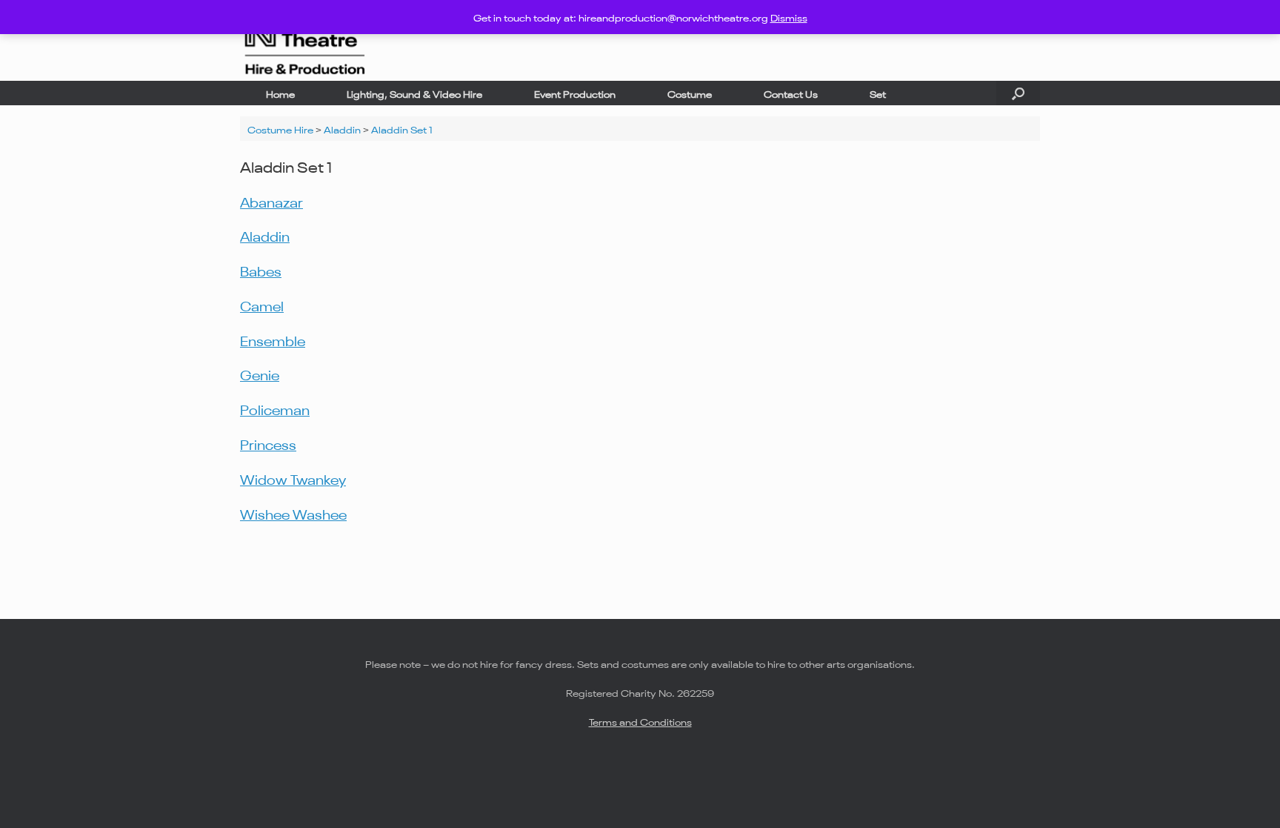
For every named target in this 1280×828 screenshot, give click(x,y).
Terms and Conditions (640, 721)
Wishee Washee (293, 513)
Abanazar (271, 201)
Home (280, 93)
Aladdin (265, 235)
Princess (268, 443)
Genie (259, 373)
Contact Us (791, 93)
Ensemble (272, 339)
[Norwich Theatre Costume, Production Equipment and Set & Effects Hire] (303, 40)
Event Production (575, 93)
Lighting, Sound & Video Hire (414, 93)
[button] (1018, 93)
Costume (689, 93)
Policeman (275, 408)
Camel (262, 304)
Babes (260, 269)
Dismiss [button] (788, 17)
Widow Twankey (293, 478)
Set (878, 93)
